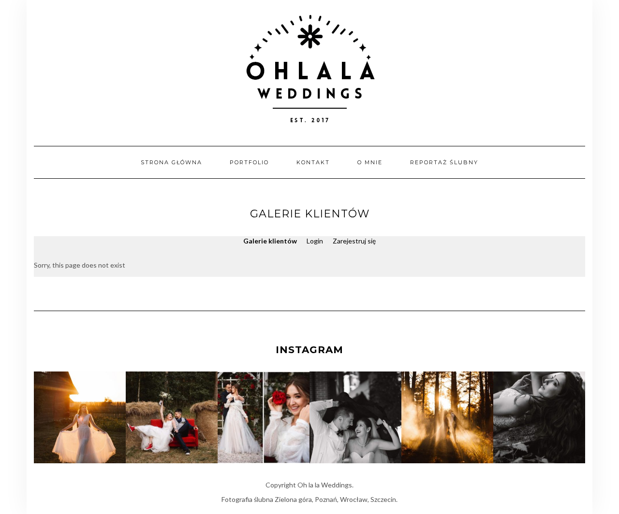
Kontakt (313, 162)
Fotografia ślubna (247, 499)
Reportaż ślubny (444, 162)
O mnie (370, 162)
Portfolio (249, 162)
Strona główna (171, 162)
